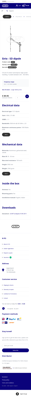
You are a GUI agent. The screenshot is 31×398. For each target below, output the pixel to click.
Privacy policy (5, 380)
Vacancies (7, 257)
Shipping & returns (8, 285)
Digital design (23, 394)
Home (7, 16)
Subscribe (15, 350)
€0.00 (27, 5)
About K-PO (7, 244)
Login (19, 5)
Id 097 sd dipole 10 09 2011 (18, 214)
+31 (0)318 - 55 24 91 (13, 308)
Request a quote (8, 253)
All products (19, 16)
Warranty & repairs (9, 289)
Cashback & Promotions (10, 294)
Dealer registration (9, 248)
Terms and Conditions (8, 383)
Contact (6, 298)
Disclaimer (5, 377)
